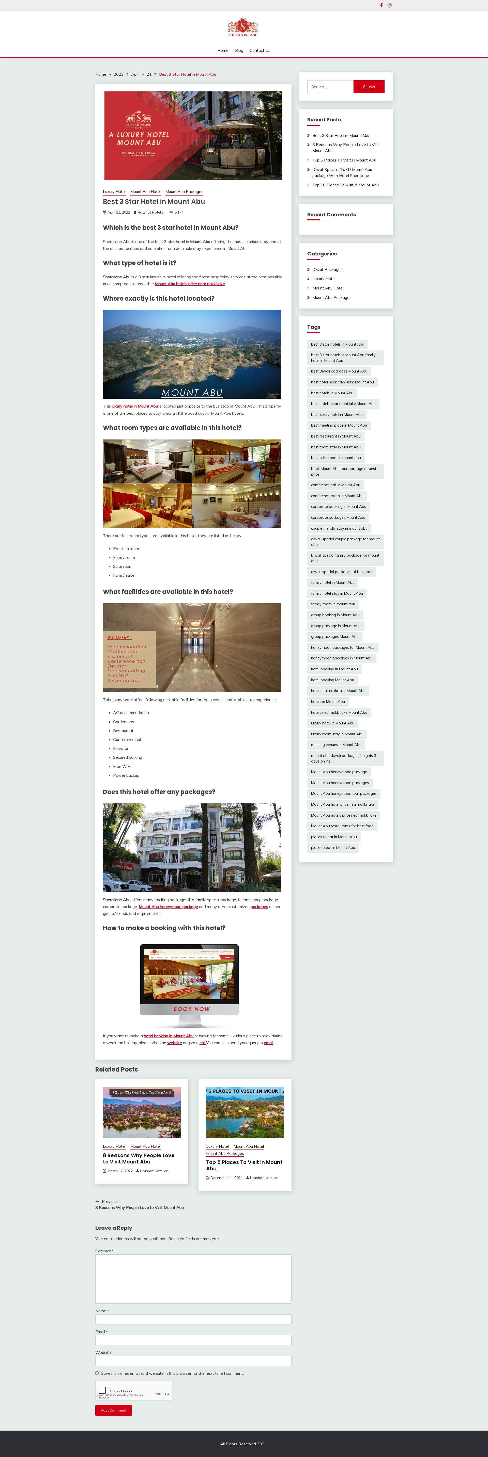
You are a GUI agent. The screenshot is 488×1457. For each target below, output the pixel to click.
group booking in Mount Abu (335, 615)
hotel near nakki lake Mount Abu (338, 690)
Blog (239, 50)
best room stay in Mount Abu (336, 447)
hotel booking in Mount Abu (169, 1035)
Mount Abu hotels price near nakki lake (190, 283)
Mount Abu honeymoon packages (340, 783)
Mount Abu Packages (184, 191)
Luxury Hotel (114, 191)
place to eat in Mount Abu (333, 847)
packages (259, 906)
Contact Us (260, 50)
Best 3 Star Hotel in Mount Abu (340, 135)
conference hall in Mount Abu (335, 485)
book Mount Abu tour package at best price (343, 471)
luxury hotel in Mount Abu (135, 406)
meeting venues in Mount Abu (336, 744)
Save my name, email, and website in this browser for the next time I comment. (172, 1373)
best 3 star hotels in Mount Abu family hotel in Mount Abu (343, 358)
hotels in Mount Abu (328, 701)
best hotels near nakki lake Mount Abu (343, 403)
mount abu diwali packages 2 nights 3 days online (343, 758)
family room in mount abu (333, 604)
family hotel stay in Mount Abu (337, 593)
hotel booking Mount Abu (332, 680)
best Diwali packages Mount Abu (339, 371)
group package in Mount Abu (336, 626)
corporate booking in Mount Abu (338, 506)
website (174, 1042)
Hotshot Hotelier (151, 212)
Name (102, 1310)
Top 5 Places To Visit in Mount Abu (244, 1165)
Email (101, 1331)
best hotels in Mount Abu (332, 393)
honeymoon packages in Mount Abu (342, 658)
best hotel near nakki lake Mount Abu (342, 382)
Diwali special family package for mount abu (345, 558)
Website (103, 1352)
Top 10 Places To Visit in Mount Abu (345, 184)
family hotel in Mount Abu (333, 582)
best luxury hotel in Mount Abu (337, 414)
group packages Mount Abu (335, 636)
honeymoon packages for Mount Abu (343, 647)
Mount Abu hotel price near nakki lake (343, 804)
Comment (105, 1250)
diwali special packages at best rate (341, 572)
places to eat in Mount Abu (334, 837)
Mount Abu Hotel (145, 191)
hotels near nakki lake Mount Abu (339, 712)
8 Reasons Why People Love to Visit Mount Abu (139, 1158)
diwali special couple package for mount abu (345, 542)
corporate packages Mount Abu (338, 517)
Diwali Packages (327, 269)
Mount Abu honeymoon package (168, 906)
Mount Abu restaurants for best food (342, 826)
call (203, 1042)
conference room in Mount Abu (337, 496)
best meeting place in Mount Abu (339, 425)
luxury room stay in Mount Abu (337, 734)
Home (223, 50)
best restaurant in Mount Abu (336, 436)
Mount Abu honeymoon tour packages (344, 793)
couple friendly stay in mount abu (339, 528)
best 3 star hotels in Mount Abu (337, 344)
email (268, 1042)
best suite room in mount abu (336, 458)
